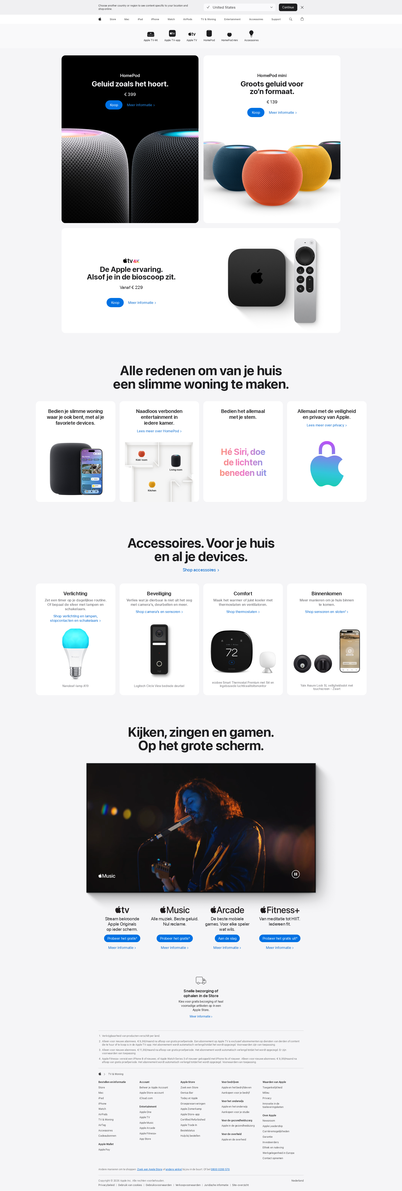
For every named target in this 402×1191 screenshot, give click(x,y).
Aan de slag (227, 938)
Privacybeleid (106, 1185)
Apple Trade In (188, 1125)
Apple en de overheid (234, 1139)
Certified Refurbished (192, 1119)
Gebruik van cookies (130, 1185)
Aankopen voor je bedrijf (236, 1092)
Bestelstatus (187, 1130)
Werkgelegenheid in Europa (278, 1153)
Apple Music (146, 1122)
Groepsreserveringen (192, 1103)
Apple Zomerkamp (191, 1108)
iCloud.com (146, 1098)
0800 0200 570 (220, 1169)
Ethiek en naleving (273, 1147)
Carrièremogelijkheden (276, 1131)
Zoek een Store (189, 1087)
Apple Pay (104, 1149)
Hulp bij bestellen (190, 1135)
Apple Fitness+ (147, 1133)
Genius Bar (186, 1092)
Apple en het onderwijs (234, 1106)
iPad (101, 1098)
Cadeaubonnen (107, 1135)
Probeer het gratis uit (280, 938)
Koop (114, 105)
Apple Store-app (190, 1114)
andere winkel (174, 1169)
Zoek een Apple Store (149, 1169)
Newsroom (269, 1120)
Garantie (268, 1136)
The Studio (122, 876)
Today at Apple (189, 1098)
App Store (145, 1138)
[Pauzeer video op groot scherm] (295, 874)
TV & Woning (105, 1119)
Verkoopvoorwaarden (188, 1185)
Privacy (267, 1098)
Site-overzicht (240, 1185)
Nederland (297, 1180)
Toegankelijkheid (272, 1087)
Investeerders (270, 1142)
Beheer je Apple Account (153, 1087)
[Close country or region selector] (302, 7)
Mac (100, 1092)
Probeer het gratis (122, 938)
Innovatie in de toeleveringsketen (273, 1105)
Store (101, 1087)
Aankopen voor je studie (235, 1112)
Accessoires (105, 1130)
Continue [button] (288, 7)
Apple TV (144, 1117)
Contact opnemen (273, 1158)
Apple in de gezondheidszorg (238, 1125)
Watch (102, 1108)
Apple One (145, 1112)
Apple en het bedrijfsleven (236, 1087)
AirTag (102, 1125)
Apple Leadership (273, 1126)
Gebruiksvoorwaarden (159, 1185)
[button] (239, 7)
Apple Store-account (151, 1092)
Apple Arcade (147, 1128)
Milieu (266, 1092)
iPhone (102, 1103)
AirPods (102, 1114)
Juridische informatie (216, 1185)
